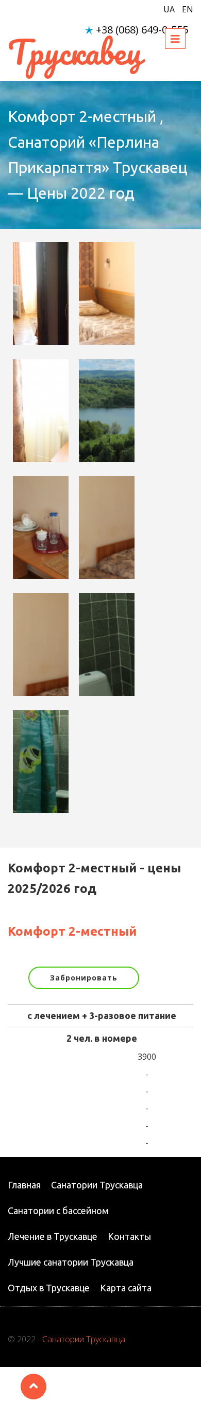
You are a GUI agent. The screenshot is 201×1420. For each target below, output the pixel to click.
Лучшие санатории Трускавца (70, 1262)
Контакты (129, 1236)
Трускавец (75, 52)
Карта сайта (126, 1288)
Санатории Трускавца (97, 1185)
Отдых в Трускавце (49, 1288)
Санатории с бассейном (58, 1210)
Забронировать (84, 978)
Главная (24, 1185)
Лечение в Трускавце (52, 1236)
